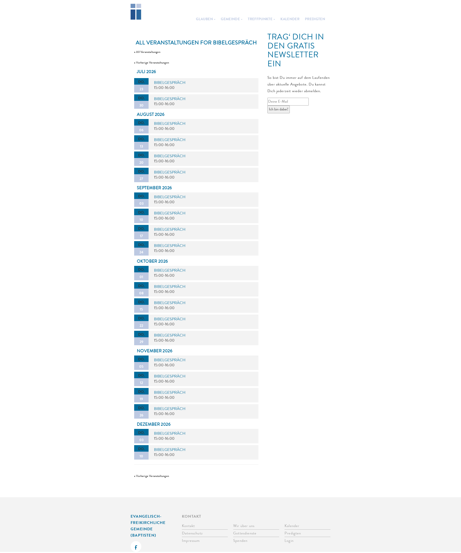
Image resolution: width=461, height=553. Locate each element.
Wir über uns (243, 526)
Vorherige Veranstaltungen (151, 63)
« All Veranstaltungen (147, 52)
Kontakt (188, 526)
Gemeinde (231, 18)
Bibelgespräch (169, 82)
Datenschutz (192, 533)
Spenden (240, 540)
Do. (141, 85)
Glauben (205, 18)
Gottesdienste (244, 533)
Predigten (315, 18)
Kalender (289, 18)
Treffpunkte (260, 18)
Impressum (191, 540)
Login (289, 540)
